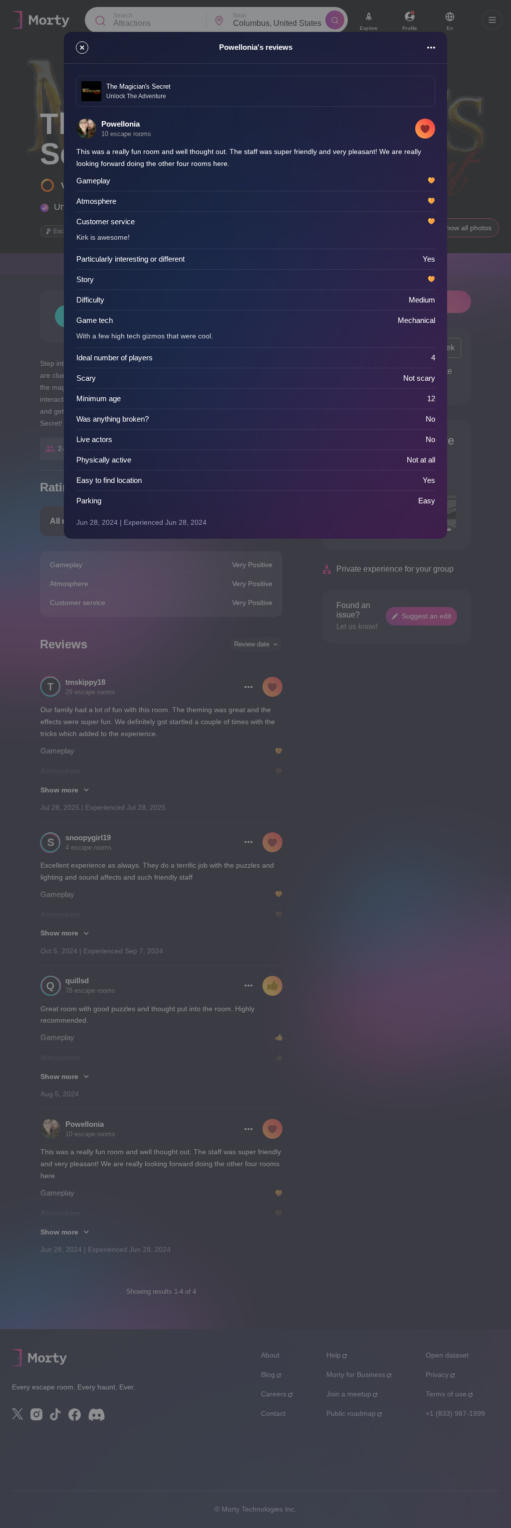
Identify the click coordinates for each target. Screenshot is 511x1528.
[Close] (82, 47)
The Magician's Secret (138, 86)
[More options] (431, 47)
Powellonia (120, 124)
